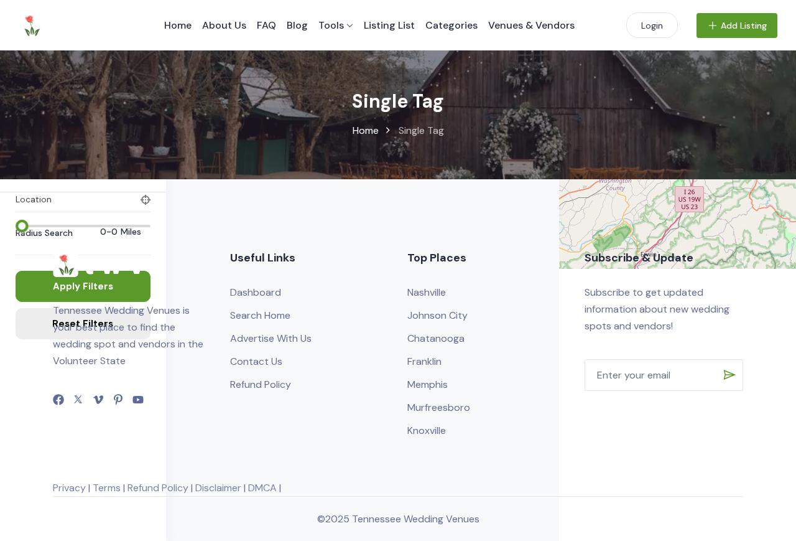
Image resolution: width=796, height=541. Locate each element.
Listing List (389, 25)
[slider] (22, 226)
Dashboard (255, 292)
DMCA (262, 487)
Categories (451, 25)
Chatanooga (436, 338)
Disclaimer (218, 487)
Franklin (424, 361)
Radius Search (44, 232)
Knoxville (426, 430)
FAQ (266, 25)
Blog (297, 25)
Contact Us (256, 361)
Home (178, 25)
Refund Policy (260, 384)
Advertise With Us (271, 338)
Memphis (427, 384)
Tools (331, 25)
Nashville (426, 292)
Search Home (260, 315)
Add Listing (744, 25)
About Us (224, 25)
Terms (107, 487)
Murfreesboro (438, 407)
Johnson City (437, 315)
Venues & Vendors (531, 25)
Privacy (69, 487)
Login (652, 25)
